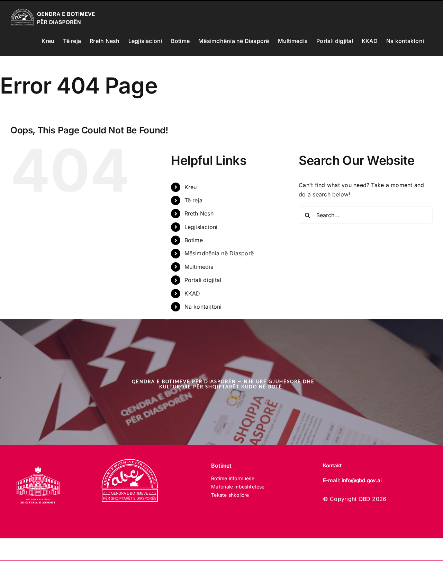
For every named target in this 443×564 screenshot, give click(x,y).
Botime (193, 240)
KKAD (192, 293)
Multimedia (199, 266)
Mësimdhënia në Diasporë (219, 253)
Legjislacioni (201, 226)
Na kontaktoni (203, 306)
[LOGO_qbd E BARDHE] (131, 461)
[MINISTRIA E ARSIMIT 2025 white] (38, 461)
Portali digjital (203, 279)
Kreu (190, 187)
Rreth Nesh (199, 213)
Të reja (193, 200)
